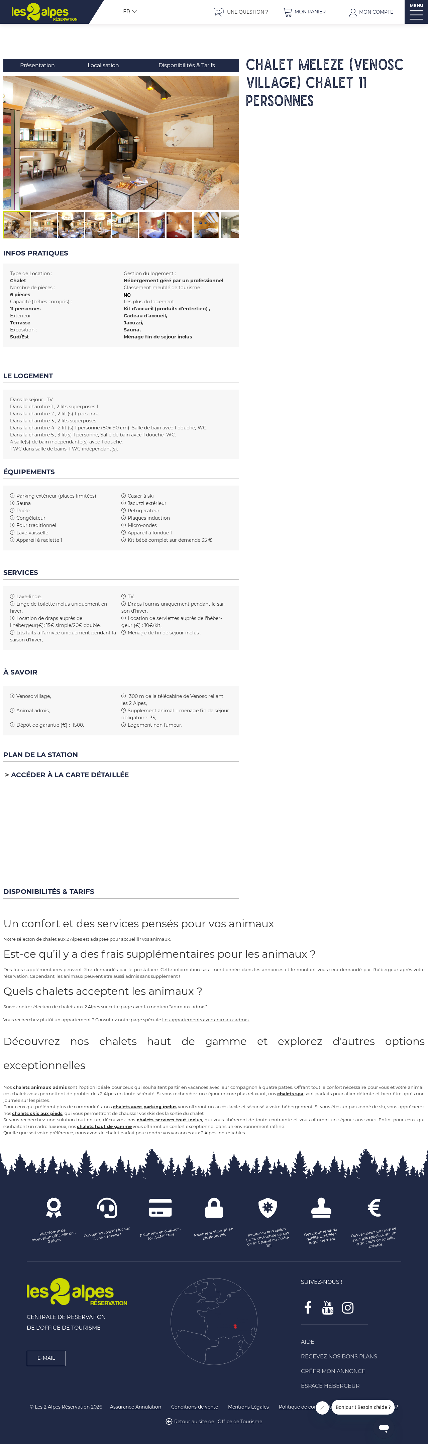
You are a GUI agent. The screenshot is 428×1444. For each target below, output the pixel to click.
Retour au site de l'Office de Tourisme (218, 1422)
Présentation (37, 65)
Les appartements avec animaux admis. (205, 1019)
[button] (304, 11)
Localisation (103, 65)
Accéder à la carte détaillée (70, 775)
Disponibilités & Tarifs (186, 65)
